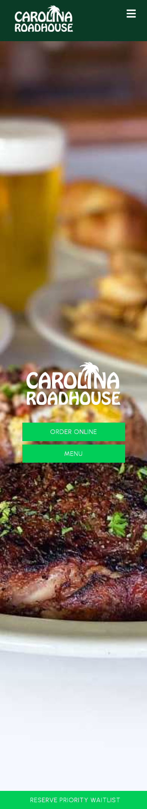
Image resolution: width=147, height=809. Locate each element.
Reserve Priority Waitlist (75, 800)
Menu (73, 453)
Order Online (73, 431)
